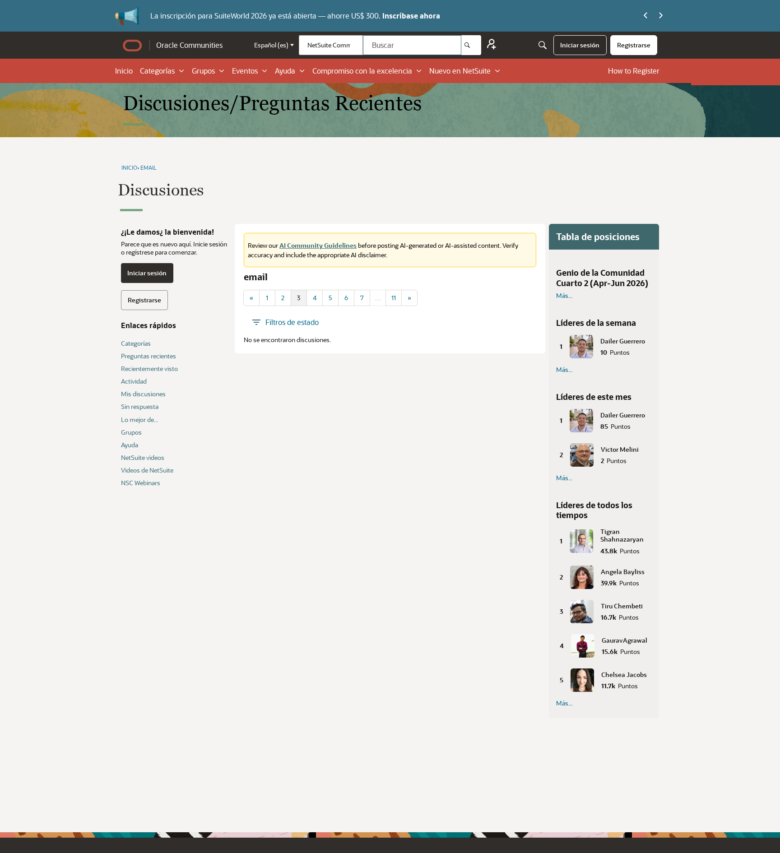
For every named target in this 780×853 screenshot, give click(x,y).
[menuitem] (579, 45)
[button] (604, 345)
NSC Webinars (140, 482)
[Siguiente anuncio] (661, 15)
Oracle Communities (189, 45)
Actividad (134, 381)
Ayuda (285, 70)
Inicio (124, 70)
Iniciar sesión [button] (147, 273)
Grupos (203, 70)
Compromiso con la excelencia (362, 70)
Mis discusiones (143, 393)
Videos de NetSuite (147, 470)
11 (393, 297)
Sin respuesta (139, 406)
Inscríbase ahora (411, 15)
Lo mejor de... (139, 419)
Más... (564, 296)
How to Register (633, 70)
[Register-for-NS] (491, 45)
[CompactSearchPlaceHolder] (542, 45)
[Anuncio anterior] (645, 15)
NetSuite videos (142, 457)
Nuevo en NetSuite (460, 70)
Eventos (245, 70)
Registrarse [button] (144, 300)
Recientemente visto (149, 368)
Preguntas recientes (148, 356)
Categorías (157, 70)
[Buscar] (471, 45)
